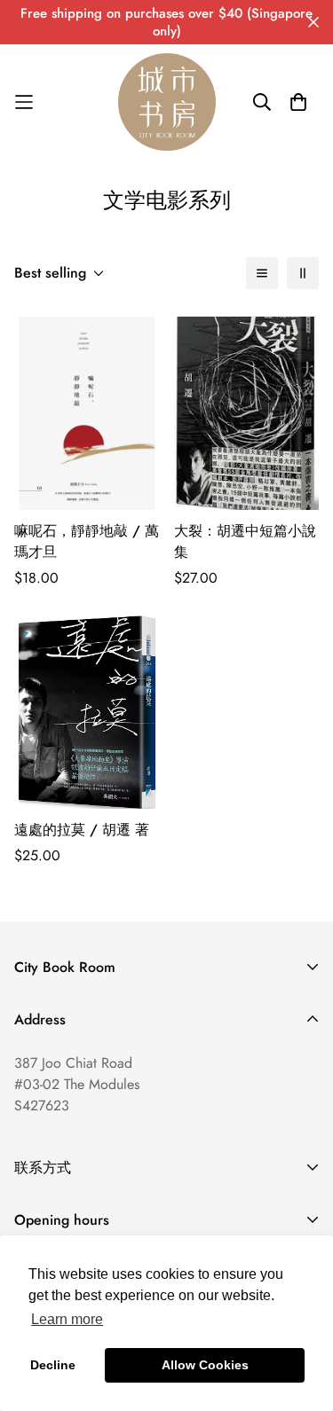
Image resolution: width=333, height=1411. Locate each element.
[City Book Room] (167, 102)
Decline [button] (52, 1365)
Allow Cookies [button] (205, 1365)
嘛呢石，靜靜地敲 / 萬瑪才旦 (86, 541)
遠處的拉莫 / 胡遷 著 (81, 829)
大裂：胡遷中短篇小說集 (245, 541)
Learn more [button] (67, 1319)
